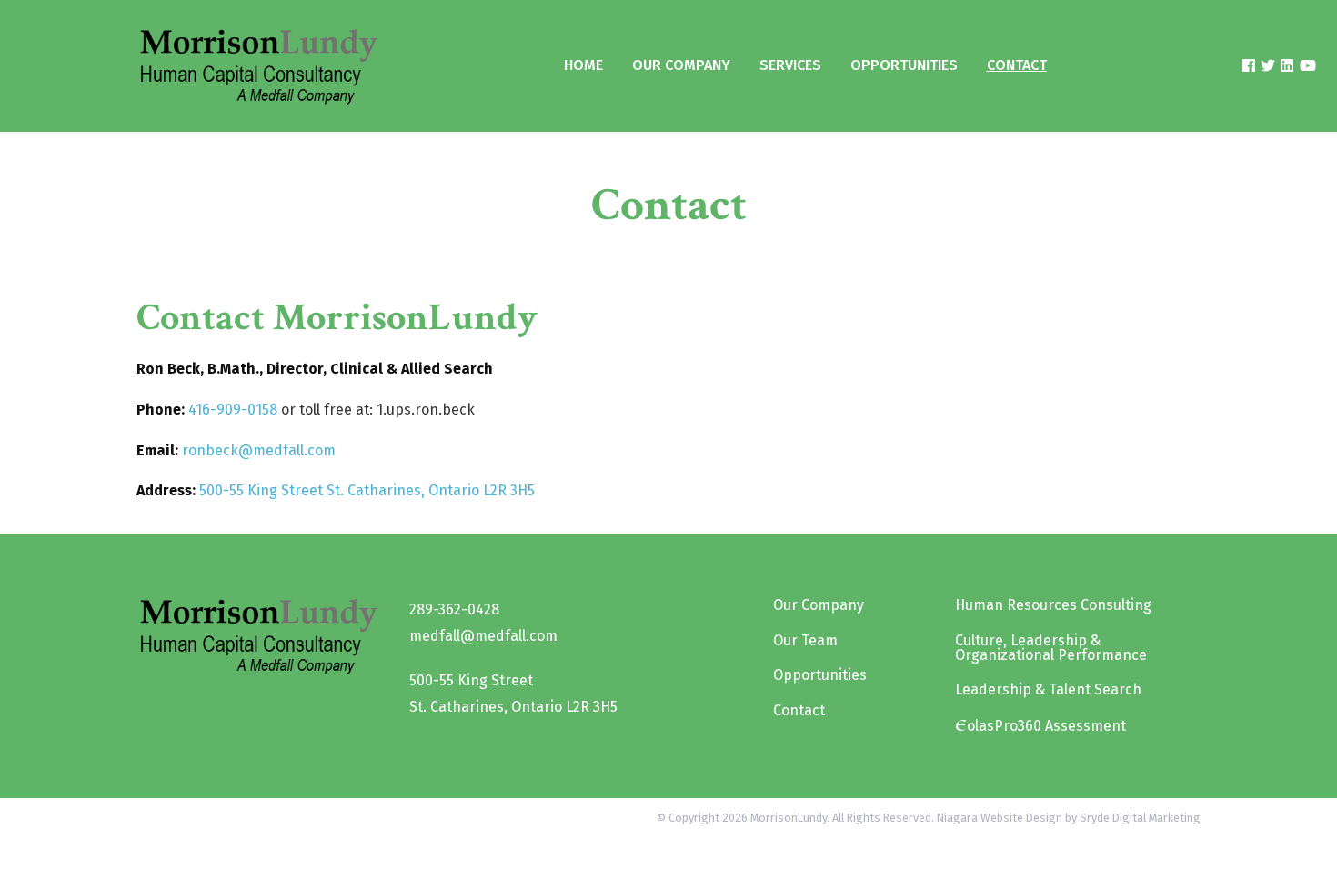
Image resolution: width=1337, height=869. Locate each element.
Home (583, 65)
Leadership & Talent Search (1048, 689)
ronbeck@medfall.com (259, 450)
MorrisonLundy (788, 817)
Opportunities (904, 65)
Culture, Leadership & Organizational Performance (1051, 648)
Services (790, 65)
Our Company (681, 65)
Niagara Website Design (999, 817)
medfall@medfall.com (483, 635)
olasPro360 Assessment (1040, 725)
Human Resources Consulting (1053, 605)
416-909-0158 (232, 409)
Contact (1017, 65)
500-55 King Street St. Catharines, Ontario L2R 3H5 (367, 490)
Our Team (805, 640)
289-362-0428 (454, 609)
